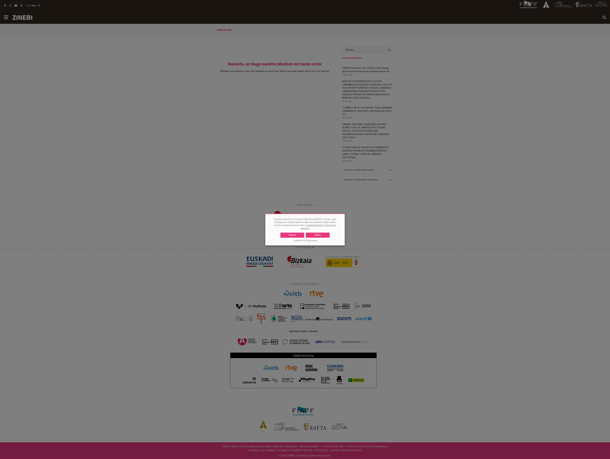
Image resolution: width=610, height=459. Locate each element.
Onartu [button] (292, 235)
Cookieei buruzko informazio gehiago (318, 227)
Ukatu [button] (318, 235)
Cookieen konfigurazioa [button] (305, 240)
